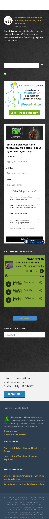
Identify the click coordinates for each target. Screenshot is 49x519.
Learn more (11, 431)
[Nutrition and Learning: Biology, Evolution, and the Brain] (8, 20)
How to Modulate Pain (33, 484)
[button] (42, 65)
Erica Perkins (10, 475)
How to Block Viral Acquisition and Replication (21, 458)
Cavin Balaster (11, 484)
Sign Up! (16, 394)
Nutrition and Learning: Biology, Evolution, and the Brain (28, 20)
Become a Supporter (16, 434)
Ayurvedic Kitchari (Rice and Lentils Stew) (21, 450)
